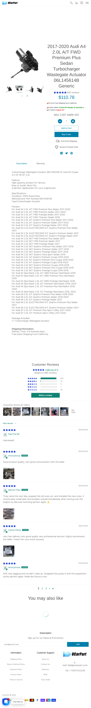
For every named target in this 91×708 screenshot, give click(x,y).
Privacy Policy (16, 674)
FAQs (45, 674)
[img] (9, 430)
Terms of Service (16, 680)
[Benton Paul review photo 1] (8, 513)
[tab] (22, 163)
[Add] (73, 121)
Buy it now (66, 134)
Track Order (45, 680)
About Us (45, 659)
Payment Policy (16, 669)
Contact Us (45, 664)
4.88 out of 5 (51, 370)
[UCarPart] (10, 3)
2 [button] (42, 588)
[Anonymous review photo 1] (8, 473)
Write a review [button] (45, 395)
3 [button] (46, 588)
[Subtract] (60, 121)
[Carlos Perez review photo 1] (8, 551)
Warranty (45, 669)
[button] (71, 3)
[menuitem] (71, 3)
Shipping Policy (16, 659)
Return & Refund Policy (16, 664)
